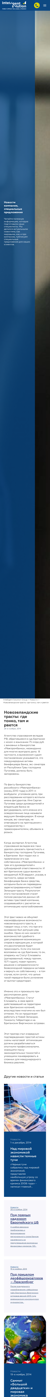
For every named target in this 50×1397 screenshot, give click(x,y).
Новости (34, 700)
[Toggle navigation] (45, 5)
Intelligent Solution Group (15, 700)
